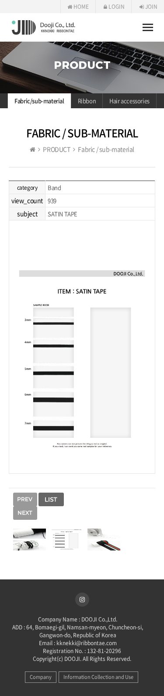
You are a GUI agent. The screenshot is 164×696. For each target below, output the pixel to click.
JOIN (150, 7)
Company (41, 677)
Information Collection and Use (98, 677)
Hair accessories (129, 100)
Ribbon (87, 100)
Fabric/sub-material (39, 100)
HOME (80, 7)
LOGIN (116, 7)
